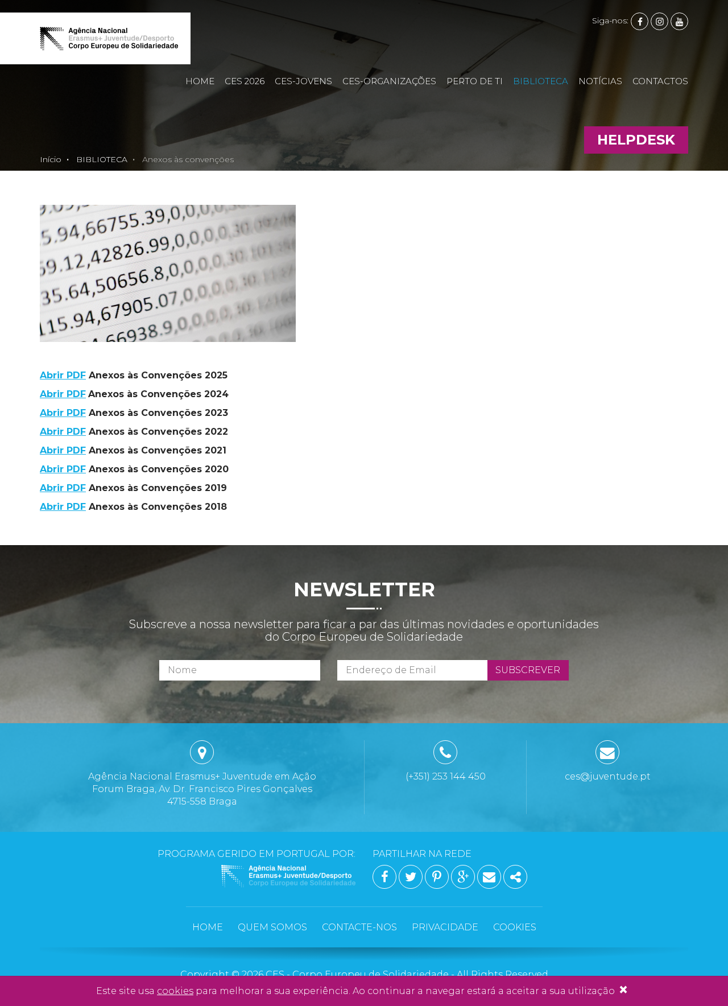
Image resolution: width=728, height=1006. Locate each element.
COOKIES (514, 927)
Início (50, 159)
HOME (199, 81)
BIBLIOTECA (540, 81)
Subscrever (527, 670)
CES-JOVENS (303, 81)
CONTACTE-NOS (359, 927)
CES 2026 (244, 81)
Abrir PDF (63, 375)
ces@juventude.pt (608, 776)
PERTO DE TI (474, 81)
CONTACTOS (660, 81)
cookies (175, 991)
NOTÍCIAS (600, 81)
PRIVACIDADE (445, 927)
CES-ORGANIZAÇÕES (389, 81)
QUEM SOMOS (272, 927)
